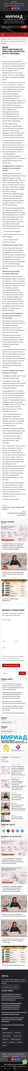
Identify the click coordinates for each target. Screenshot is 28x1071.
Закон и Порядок (7, 1035)
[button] (2, 34)
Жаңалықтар (14, 803)
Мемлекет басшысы (16, 1039)
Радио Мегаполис (19, 3)
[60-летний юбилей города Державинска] (14, 588)
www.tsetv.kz (20, 330)
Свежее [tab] (5, 757)
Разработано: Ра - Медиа (10, 987)
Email (17, 641)
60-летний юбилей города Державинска (13, 713)
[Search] (25, 34)
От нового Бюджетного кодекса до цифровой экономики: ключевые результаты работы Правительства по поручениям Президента (13, 686)
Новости (11, 3)
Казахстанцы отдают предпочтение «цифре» (13, 507)
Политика (11, 540)
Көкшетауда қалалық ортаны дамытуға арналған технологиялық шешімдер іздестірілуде (13, 708)
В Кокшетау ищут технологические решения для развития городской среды (13, 574)
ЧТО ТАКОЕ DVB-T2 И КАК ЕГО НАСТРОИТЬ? (16, 513)
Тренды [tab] (5, 761)
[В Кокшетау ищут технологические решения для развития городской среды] (14, 561)
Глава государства (7, 1032)
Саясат (10, 882)
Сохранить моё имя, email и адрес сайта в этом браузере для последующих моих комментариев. (13, 658)
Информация (15, 5)
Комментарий (7, 619)
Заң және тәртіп (17, 1035)
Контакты (22, 5)
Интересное (5, 1039)
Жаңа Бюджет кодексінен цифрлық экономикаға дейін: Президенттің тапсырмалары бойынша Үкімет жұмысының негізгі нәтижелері (12, 695)
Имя (4, 641)
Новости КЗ (5, 47)
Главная (6, 3)
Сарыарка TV (7, 5)
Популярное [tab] (15, 757)
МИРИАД (14, 16)
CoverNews (20, 1066)
